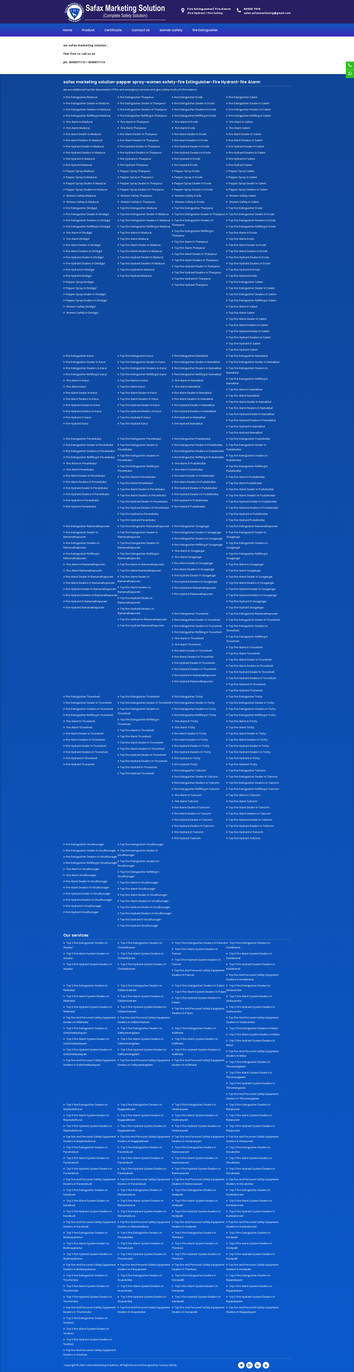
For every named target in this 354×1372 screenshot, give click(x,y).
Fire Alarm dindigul (77, 239)
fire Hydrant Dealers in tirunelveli (195, 669)
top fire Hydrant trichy (243, 764)
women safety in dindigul (82, 312)
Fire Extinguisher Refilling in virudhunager (91, 863)
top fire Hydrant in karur (135, 417)
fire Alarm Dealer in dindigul (83, 245)
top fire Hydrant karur (134, 423)
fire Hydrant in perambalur (82, 500)
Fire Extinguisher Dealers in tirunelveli (198, 626)
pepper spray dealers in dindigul (86, 300)
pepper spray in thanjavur (136, 177)
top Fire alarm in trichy (243, 721)
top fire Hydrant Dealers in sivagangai (253, 595)
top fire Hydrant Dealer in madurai (141, 257)
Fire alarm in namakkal (188, 380)
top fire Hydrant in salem (244, 343)
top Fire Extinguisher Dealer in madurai (144, 214)
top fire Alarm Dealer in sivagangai (250, 576)
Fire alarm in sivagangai (189, 551)
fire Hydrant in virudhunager (84, 906)
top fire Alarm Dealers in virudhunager (144, 901)
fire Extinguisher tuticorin (190, 770)
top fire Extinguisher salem (246, 282)
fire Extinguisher (205, 30)
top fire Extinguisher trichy (245, 696)
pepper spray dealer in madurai (86, 183)
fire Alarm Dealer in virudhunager (87, 881)
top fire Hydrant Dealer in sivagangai (252, 589)
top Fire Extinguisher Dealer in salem (252, 288)
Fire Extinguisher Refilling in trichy (195, 715)
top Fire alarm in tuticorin (244, 795)
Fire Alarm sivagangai (188, 557)
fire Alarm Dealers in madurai (84, 140)
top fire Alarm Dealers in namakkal (251, 408)
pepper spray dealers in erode (193, 189)
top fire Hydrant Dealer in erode (249, 257)
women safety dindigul (80, 306)
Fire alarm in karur (77, 380)
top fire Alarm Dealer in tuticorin (249, 807)
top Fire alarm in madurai (136, 232)
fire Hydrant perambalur (81, 506)
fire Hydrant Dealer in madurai (85, 146)
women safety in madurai (82, 202)
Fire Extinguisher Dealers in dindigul (88, 220)
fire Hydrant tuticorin (187, 838)
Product (88, 30)
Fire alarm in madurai (79, 122)
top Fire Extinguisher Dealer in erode (251, 214)
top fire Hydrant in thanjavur (192, 278)
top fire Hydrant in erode (244, 269)
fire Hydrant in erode (187, 159)
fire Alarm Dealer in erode (190, 134)
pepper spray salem (241, 171)
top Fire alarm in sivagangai (246, 564)
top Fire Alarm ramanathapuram (140, 570)
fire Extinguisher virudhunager (85, 844)
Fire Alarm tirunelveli (187, 644)
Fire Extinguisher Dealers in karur (86, 368)
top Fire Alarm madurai (134, 239)
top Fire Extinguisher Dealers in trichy (252, 709)
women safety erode (187, 195)
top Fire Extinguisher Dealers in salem (252, 294)
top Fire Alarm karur (132, 386)
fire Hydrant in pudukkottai (191, 500)
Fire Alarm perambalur (80, 469)
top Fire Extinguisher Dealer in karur (142, 362)
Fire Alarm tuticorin (186, 801)
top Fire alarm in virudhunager (139, 882)
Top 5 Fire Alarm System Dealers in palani (200, 991)
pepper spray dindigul (80, 282)
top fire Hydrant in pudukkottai (248, 514)
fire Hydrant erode (185, 165)
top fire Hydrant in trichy (244, 758)
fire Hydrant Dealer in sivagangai (195, 575)
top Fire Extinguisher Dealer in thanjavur (199, 214)
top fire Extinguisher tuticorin (247, 770)
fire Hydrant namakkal (188, 423)
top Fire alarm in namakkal (245, 389)
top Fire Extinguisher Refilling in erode (252, 226)
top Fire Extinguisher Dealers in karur (143, 368)
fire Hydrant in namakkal (189, 417)
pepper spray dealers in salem (248, 189)
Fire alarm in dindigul (79, 232)
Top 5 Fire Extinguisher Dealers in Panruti (200, 943)
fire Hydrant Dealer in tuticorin (193, 819)
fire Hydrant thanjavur (134, 165)
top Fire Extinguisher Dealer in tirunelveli (254, 620)
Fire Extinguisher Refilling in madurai (88, 115)
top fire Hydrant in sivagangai (247, 601)
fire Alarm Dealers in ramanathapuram (90, 583)
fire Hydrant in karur (78, 417)
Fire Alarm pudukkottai (188, 469)
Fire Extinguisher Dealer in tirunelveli (197, 620)
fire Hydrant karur (77, 423)
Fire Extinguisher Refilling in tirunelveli (198, 632)
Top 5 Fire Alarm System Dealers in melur (254, 1034)
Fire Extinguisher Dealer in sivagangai (197, 532)
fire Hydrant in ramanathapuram (86, 601)
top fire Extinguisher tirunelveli (139, 696)
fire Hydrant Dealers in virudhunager (89, 900)
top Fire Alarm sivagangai (245, 570)
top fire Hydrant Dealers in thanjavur (197, 272)
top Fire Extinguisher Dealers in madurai (145, 220)
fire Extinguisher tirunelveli (191, 613)
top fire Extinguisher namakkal (248, 356)
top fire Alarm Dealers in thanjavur (196, 260)
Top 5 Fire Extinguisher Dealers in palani (199, 985)
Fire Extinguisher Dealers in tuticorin (196, 783)
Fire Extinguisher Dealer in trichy (194, 702)
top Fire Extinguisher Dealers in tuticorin (254, 783)
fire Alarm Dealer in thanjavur (139, 134)
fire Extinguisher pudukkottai (192, 439)
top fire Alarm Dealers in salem (248, 325)
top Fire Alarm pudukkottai (245, 483)
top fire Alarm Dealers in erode (248, 251)
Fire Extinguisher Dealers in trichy (195, 709)
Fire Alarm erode (184, 128)
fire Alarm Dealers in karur (82, 399)
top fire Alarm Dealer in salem (248, 319)
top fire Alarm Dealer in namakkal (250, 402)
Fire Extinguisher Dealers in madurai (88, 109)
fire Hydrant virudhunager (82, 912)
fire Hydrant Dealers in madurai (85, 152)
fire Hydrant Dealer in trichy (191, 746)
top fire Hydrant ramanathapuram (142, 625)
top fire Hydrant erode (243, 276)
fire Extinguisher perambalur (84, 439)
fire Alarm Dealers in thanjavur (139, 140)
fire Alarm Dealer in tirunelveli (193, 650)
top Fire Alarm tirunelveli (244, 653)
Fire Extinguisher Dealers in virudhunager (91, 856)
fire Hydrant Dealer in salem (246, 146)
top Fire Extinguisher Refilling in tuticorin (254, 789)
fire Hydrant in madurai (80, 159)
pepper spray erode (187, 171)
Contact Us (141, 30)
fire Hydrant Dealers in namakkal (195, 411)
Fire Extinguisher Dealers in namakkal (197, 368)
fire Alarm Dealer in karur (82, 393)
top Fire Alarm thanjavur (189, 248)
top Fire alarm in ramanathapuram (142, 564)
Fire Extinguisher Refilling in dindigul (88, 226)
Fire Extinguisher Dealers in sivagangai (198, 538)
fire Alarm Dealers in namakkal (193, 399)
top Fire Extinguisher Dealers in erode (252, 220)
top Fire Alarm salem (242, 312)
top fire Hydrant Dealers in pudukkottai (253, 507)
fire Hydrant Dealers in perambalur (88, 494)
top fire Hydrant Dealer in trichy (249, 746)
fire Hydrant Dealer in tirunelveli (194, 663)
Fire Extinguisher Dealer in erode (194, 103)
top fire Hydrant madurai (136, 276)
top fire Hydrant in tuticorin (246, 832)
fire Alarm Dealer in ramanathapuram (89, 576)
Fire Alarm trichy (184, 727)
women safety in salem (244, 202)
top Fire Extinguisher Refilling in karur (143, 374)
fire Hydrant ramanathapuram (85, 607)
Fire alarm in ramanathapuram (85, 564)
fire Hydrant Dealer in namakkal (194, 405)
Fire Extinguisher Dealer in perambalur (89, 445)
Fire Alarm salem (239, 128)
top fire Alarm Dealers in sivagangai (251, 583)
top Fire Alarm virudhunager (137, 888)
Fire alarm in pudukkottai (190, 463)
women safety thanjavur (136, 195)
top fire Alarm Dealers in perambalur (143, 495)
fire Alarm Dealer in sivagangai (193, 563)
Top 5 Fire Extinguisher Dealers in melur (253, 1028)
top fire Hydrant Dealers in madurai (142, 263)
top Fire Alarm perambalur (136, 483)
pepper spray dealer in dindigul (86, 294)
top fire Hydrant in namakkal (247, 426)
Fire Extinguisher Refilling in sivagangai (198, 544)
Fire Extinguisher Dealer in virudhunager (91, 850)
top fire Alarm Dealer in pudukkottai (251, 489)
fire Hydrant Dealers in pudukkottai (196, 494)
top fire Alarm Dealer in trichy (247, 733)
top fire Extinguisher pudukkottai (249, 439)
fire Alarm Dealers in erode (191, 140)
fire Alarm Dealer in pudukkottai (194, 475)
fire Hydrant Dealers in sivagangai (195, 581)
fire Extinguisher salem (243, 97)
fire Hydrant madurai (79, 165)
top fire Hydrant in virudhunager (140, 919)
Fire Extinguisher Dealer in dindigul (87, 214)
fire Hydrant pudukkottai (189, 506)
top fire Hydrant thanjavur (191, 285)
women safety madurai (81, 195)
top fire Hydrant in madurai (137, 269)
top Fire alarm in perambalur (138, 477)
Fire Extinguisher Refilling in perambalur (90, 457)
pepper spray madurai (80, 171)
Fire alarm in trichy (186, 721)
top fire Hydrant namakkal (245, 432)
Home (67, 30)
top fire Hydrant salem (243, 349)
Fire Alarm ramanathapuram (84, 570)
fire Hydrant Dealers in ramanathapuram (92, 595)
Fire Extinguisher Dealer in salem (249, 103)
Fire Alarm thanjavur (133, 128)
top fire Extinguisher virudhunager (142, 844)
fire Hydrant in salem (242, 159)
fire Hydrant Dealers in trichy (192, 752)
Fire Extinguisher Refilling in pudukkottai (199, 457)
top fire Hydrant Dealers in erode (249, 263)
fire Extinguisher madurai (81, 97)
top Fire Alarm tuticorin (243, 801)
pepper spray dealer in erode (192, 183)
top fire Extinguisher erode (245, 208)
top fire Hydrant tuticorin (244, 838)
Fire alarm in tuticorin (187, 795)
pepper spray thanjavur (135, 171)
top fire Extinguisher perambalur (140, 439)
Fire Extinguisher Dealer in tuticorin (196, 776)
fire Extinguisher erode (188, 97)
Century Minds (168, 1365)
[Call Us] (350, 66)
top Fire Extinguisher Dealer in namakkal (254, 362)
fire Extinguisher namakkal (191, 356)
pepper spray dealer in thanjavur (141, 183)
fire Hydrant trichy (185, 764)
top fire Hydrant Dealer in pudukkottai (253, 501)
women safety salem (242, 195)
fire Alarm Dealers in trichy (191, 739)
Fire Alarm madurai (78, 128)
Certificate (113, 30)
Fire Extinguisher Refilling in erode (195, 115)
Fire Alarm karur (76, 386)
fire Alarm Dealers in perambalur (86, 482)
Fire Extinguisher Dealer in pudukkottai (198, 445)
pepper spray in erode (188, 177)
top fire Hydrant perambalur (138, 520)
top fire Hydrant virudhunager (139, 925)
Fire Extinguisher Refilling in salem (250, 115)
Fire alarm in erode (186, 122)
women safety (171, 30)
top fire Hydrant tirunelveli (246, 690)
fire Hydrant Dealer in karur (83, 405)
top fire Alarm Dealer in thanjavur (195, 254)
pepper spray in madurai (81, 177)
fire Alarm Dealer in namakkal (193, 393)
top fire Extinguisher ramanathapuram (144, 526)
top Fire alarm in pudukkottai (247, 477)
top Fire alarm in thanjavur (191, 241)
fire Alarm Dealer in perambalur (85, 475)
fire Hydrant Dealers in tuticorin (194, 826)
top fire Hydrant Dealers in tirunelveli (252, 678)
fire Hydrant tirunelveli (80, 764)
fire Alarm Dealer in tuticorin (192, 807)
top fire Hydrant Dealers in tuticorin (251, 826)
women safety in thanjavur (137, 202)
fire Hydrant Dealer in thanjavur (140, 146)
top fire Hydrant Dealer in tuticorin (250, 819)
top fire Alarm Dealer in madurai (140, 245)
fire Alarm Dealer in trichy (190, 733)
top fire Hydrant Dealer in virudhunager (145, 907)
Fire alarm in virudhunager (82, 869)
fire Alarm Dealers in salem (246, 140)
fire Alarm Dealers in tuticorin (192, 813)
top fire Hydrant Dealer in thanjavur (197, 266)
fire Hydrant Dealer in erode (191, 146)
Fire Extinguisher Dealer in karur (86, 362)
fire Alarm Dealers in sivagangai (194, 569)
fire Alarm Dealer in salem (245, 134)
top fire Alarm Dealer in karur (138, 393)
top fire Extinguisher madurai (138, 208)
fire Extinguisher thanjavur (137, 97)
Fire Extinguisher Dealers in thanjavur (143, 109)
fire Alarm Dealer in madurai (83, 134)
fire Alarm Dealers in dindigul (84, 251)
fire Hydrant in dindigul (80, 269)
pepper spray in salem (243, 177)
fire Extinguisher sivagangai (191, 526)
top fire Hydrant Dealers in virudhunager (146, 913)
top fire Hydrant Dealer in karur (140, 405)
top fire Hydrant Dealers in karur (140, 411)
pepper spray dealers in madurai (86, 189)
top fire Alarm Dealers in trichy (248, 739)
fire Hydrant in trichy (187, 758)
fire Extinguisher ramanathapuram (88, 526)
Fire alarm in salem (241, 122)
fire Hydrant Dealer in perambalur (87, 488)
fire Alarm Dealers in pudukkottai (195, 482)
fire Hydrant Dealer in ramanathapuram (91, 589)
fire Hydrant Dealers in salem (247, 152)
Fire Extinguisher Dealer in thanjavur (143, 103)
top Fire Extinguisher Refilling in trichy (252, 715)
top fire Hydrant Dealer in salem (249, 331)
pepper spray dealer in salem (247, 183)
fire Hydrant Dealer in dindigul (84, 257)
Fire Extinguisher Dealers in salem (250, 109)
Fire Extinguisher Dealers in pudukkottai (199, 451)
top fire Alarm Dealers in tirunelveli (251, 666)
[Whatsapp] (350, 74)
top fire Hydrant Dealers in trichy (249, 752)
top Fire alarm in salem (243, 306)
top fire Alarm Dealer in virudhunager (143, 895)
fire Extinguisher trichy (188, 696)
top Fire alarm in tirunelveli (246, 647)
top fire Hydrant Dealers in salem (250, 337)
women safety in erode (189, 202)
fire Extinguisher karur (80, 356)
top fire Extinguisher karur (136, 356)
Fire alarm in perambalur (81, 463)
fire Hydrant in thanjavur (135, 159)
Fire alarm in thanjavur (134, 122)
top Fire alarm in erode (243, 232)
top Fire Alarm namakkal (244, 395)
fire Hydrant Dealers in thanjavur (141, 152)
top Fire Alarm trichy (241, 727)
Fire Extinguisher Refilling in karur (86, 374)
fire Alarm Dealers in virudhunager (87, 887)
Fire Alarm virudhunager (81, 875)
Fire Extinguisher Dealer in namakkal (197, 362)
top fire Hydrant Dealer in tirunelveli (252, 672)
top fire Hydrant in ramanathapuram (143, 619)
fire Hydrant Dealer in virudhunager (88, 893)
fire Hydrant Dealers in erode (192, 152)
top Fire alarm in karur (134, 380)
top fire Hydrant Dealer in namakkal (251, 414)
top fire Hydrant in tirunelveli (247, 684)
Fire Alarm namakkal (187, 386)
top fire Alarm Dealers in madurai (141, 251)
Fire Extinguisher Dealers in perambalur (90, 451)
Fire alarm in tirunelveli (189, 638)
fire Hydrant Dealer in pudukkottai (195, 488)
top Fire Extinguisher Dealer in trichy (251, 702)
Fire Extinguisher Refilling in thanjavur (143, 115)
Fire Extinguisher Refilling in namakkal (197, 374)
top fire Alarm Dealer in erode (247, 245)
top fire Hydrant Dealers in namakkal (252, 420)
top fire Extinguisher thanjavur (193, 208)
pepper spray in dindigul (81, 288)
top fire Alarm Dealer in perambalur (142, 489)
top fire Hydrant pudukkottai (247, 520)
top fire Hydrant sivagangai (246, 607)
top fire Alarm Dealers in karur (139, 399)
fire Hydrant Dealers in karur (84, 411)
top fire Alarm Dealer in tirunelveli (250, 659)
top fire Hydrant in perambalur (139, 514)
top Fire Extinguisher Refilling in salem (252, 300)
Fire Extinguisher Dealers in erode (195, 109)
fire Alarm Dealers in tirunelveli (193, 656)
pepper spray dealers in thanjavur (142, 189)
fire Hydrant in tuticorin (189, 832)
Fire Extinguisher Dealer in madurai (87, 103)
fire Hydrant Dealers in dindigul (85, 263)
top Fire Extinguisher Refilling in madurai (145, 226)
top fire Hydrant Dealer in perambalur (144, 501)
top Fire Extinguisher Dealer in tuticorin (253, 776)
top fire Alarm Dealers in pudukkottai (252, 495)
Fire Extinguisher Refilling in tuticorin (196, 789)
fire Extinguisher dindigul (81, 208)
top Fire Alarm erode (241, 239)
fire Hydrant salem (240, 165)
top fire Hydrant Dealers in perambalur (144, 507)
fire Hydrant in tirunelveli (81, 758)
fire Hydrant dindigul (79, 276)
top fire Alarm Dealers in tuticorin (250, 813)
